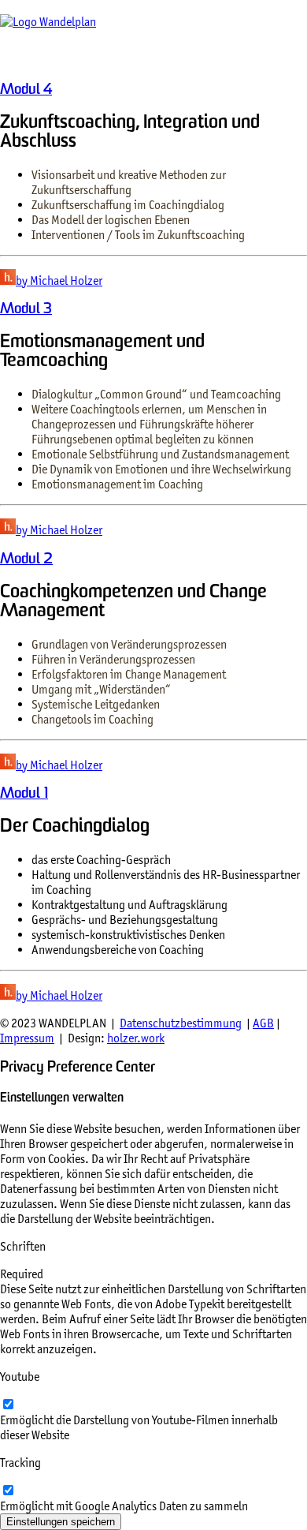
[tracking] (8, 1490)
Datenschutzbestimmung (181, 1023)
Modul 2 (26, 559)
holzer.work (136, 1038)
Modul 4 (26, 90)
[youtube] (8, 1404)
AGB (263, 1023)
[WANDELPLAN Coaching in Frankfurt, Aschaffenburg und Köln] (153, 34)
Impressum (27, 1038)
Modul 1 (24, 794)
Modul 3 (26, 309)
